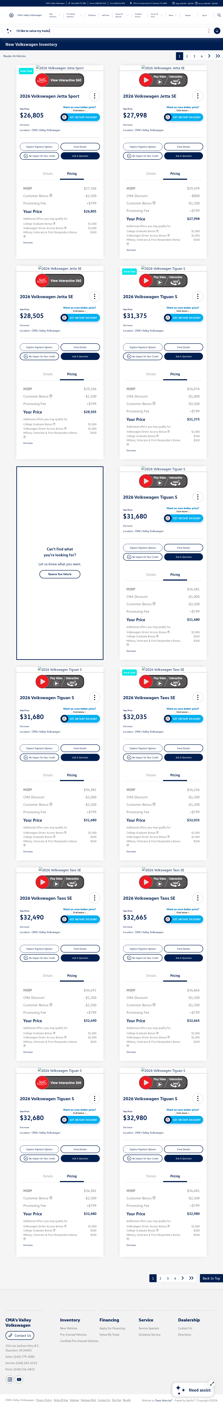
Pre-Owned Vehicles (73, 1334)
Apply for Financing (112, 1328)
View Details (80, 146)
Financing (109, 1319)
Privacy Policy (44, 1400)
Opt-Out (116, 1400)
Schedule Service (149, 1334)
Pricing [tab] (72, 173)
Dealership (189, 1319)
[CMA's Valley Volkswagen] (25, 15)
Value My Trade (109, 1334)
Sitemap (74, 1400)
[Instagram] (9, 1379)
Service (146, 1319)
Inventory (70, 1319)
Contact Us (22, 1335)
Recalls (127, 1400)
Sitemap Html (88, 1400)
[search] (219, 15)
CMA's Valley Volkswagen (19, 1400)
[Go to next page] (209, 56)
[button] (94, 95)
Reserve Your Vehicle (59, 574)
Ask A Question (80, 155)
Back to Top (211, 1278)
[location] (131, 3)
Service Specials (149, 1328)
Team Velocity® (163, 1400)
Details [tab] (48, 173)
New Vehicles (68, 1328)
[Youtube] (19, 1379)
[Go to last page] (218, 56)
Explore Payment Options (39, 146)
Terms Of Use (61, 1400)
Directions (184, 1334)
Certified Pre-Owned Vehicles (79, 1341)
